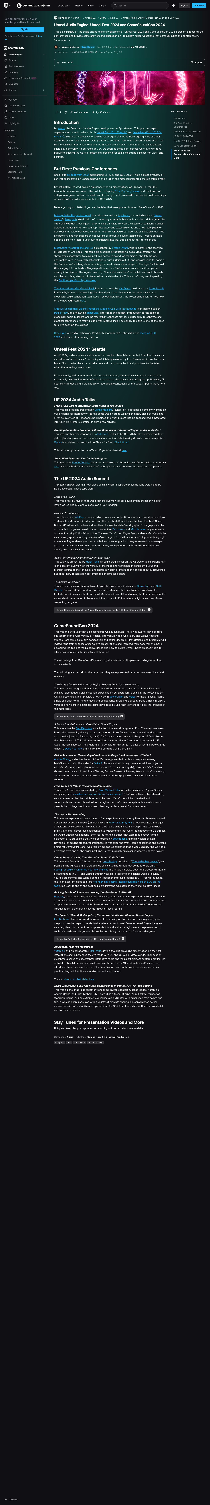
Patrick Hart (61, 312)
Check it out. (122, 442)
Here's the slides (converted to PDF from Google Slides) (87, 716)
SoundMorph (156, 288)
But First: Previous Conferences (183, 125)
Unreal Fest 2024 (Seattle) (112, 132)
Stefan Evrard (120, 247)
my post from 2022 (78, 174)
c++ (68, 1042)
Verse (132, 696)
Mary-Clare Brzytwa (120, 822)
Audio (70, 1037)
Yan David (125, 288)
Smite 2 (98, 763)
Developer (64, 17)
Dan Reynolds (84, 728)
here (82, 300)
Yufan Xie (59, 950)
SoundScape (120, 838)
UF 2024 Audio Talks (184, 136)
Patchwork (118, 529)
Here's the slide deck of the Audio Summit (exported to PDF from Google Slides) (101, 610)
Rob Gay (79, 517)
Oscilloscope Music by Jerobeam (77, 280)
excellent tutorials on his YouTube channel (97, 794)
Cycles (58, 442)
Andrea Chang (62, 759)
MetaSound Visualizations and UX (73, 247)
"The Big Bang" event (127, 191)
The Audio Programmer (145, 861)
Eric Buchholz (61, 919)
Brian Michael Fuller (109, 790)
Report (198, 62)
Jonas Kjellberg (103, 409)
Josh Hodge (110, 861)
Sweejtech (71, 219)
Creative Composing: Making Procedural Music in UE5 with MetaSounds (95, 308)
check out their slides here (79, 979)
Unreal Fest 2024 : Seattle (187, 131)
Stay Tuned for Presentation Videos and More (187, 154)
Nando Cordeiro (81, 462)
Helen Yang (92, 561)
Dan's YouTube (73, 748)
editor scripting (96, 1042)
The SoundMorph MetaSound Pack (74, 288)
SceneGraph (116, 696)
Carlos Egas (143, 586)
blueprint (59, 1042)
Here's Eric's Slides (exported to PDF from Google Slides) (88, 939)
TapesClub (92, 312)
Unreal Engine (91, 17)
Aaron (61, 128)
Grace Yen (60, 333)
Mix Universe (138, 529)
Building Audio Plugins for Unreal (72, 215)
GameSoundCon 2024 (185, 146)
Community (77, 17)
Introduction (180, 118)
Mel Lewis (95, 950)
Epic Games (115, 17)
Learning (103, 17)
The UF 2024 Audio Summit (187, 141)
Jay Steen (123, 215)
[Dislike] (66, 112)
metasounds (79, 1042)
